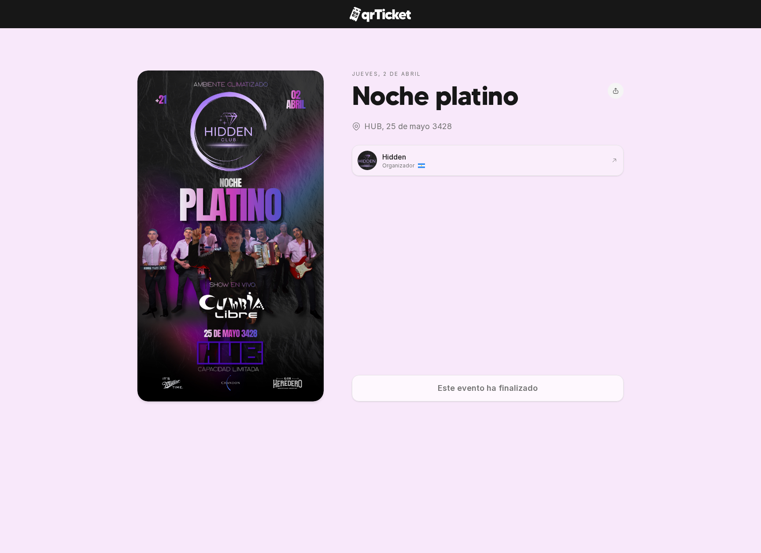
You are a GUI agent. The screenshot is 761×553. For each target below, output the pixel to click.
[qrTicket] (380, 14)
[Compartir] (616, 91)
